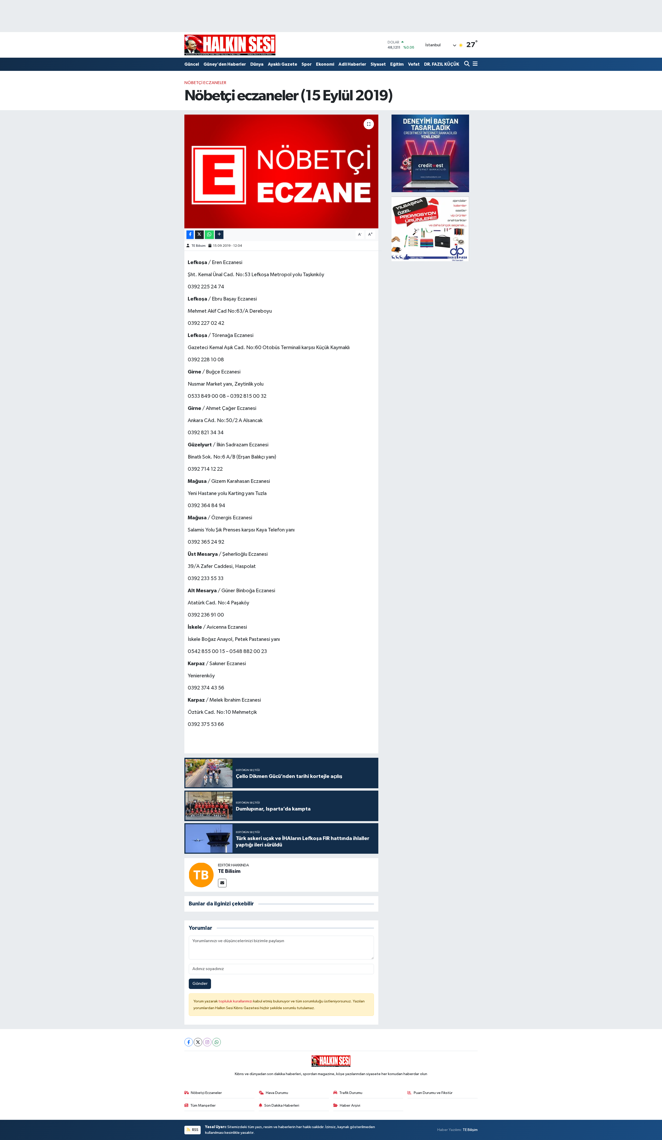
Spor (307, 64)
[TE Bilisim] (201, 875)
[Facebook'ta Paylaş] (190, 234)
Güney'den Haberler (225, 64)
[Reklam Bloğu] (430, 153)
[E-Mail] (222, 883)
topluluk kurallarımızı (236, 1001)
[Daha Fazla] (219, 234)
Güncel (191, 64)
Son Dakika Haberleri (281, 1105)
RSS (194, 1130)
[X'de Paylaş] (199, 234)
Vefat (414, 64)
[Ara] (467, 64)
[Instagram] (207, 1042)
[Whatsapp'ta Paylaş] (209, 234)
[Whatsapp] (216, 1042)
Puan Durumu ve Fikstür (433, 1093)
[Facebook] (188, 1042)
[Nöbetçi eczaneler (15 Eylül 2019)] (281, 171)
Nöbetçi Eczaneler (205, 83)
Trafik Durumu (350, 1093)
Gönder (200, 983)
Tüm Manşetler (203, 1105)
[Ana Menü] (474, 64)
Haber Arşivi (350, 1105)
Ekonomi (325, 64)
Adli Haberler (352, 64)
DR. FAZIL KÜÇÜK (441, 64)
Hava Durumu (277, 1093)
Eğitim (397, 64)
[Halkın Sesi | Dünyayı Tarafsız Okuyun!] (229, 45)
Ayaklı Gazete (282, 64)
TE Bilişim (470, 1130)
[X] (198, 1042)
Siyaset (378, 64)
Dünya (257, 64)
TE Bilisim (198, 246)
